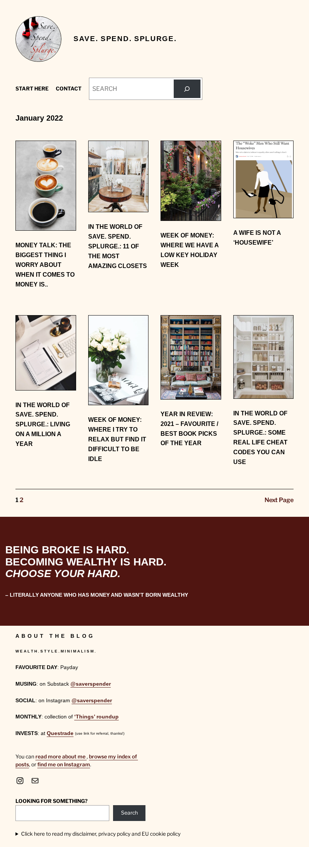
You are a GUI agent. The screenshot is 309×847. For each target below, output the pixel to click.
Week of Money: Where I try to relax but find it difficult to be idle (117, 439)
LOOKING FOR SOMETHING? (51, 801)
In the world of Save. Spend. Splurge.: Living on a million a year (42, 424)
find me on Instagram (63, 764)
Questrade (60, 733)
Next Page (279, 500)
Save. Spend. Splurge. (124, 39)
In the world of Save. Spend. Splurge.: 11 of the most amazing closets (117, 246)
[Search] (187, 89)
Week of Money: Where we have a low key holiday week (190, 250)
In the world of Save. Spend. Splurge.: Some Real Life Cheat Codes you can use (260, 437)
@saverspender (90, 684)
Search (129, 813)
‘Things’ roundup (96, 717)
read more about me (61, 757)
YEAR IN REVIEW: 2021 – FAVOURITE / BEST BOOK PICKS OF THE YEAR (189, 428)
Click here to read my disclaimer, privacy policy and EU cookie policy (101, 834)
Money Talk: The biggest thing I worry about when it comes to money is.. (45, 264)
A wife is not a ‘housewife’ (257, 237)
